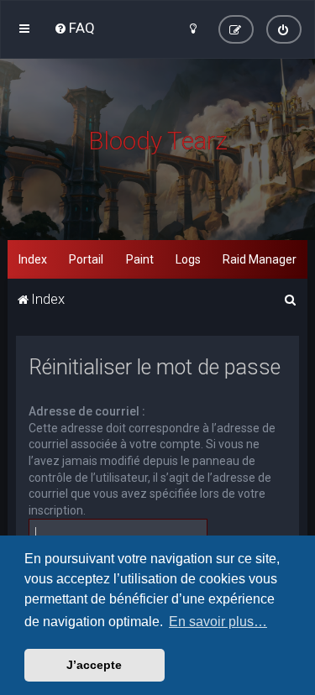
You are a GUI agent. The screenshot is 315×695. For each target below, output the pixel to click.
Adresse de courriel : (87, 411)
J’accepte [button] (94, 664)
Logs (188, 259)
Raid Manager (260, 259)
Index (32, 259)
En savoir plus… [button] (218, 621)
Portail (86, 259)
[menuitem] (74, 27)
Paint (140, 259)
